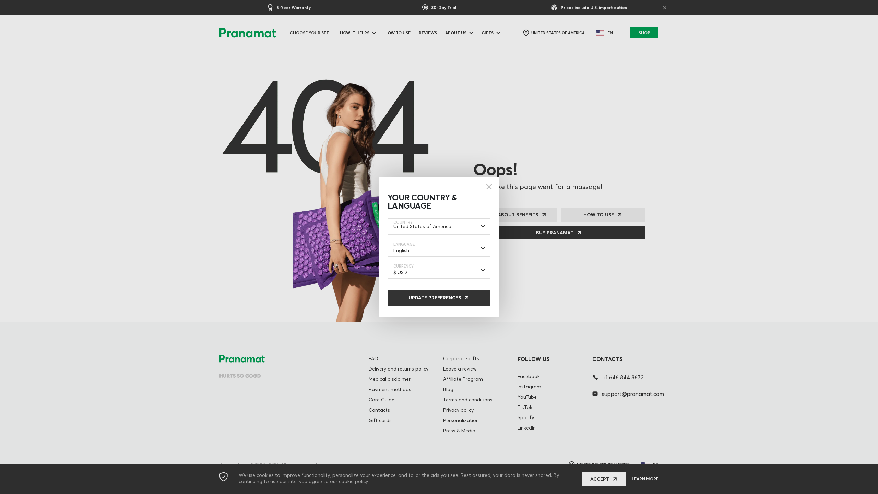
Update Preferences (434, 298)
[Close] (489, 187)
